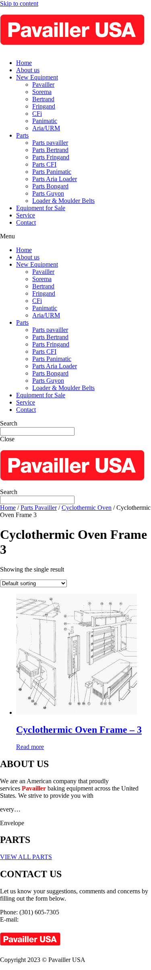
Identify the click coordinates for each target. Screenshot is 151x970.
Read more (30, 746)
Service (25, 215)
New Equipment (37, 77)
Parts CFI (44, 164)
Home (24, 62)
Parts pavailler (50, 142)
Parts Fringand (50, 157)
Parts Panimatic (51, 171)
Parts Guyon (48, 193)
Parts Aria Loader (54, 178)
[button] (75, 236)
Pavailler (43, 84)
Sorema (42, 91)
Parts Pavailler (39, 507)
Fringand (43, 106)
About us (27, 70)
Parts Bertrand (50, 149)
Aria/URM (46, 128)
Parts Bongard (50, 186)
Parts (22, 135)
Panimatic (44, 120)
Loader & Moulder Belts (63, 200)
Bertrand (43, 99)
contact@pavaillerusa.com (53, 919)
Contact (26, 222)
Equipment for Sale (40, 207)
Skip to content (19, 3)
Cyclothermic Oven (87, 507)
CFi (37, 113)
